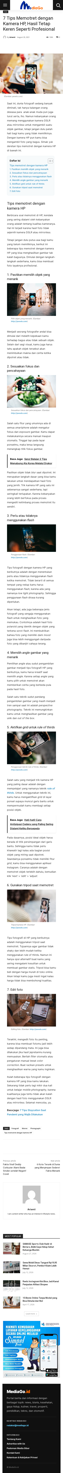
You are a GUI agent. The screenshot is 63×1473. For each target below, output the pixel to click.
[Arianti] (5, 37)
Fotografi (15, 1128)
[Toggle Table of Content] (49, 161)
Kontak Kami (13, 1452)
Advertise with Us (16, 1443)
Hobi (5, 12)
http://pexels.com (19, 321)
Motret (24, 1128)
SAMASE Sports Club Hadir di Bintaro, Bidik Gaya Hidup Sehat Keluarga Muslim (38, 1247)
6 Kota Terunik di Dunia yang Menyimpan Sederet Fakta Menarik (47, 1167)
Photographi (35, 1128)
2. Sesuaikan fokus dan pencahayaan (28, 173)
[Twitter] (23, 46)
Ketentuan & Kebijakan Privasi (22, 1457)
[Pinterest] (30, 46)
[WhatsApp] (37, 46)
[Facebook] (16, 46)
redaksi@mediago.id (18, 1425)
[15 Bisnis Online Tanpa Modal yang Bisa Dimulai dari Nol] (11, 1302)
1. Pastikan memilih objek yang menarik (29, 169)
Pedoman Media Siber (18, 1448)
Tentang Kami (14, 1439)
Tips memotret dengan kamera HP (29, 165)
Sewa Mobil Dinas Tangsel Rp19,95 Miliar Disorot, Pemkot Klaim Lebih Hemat (40, 1265)
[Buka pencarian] (58, 5)
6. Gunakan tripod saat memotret (26, 187)
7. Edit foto (15, 191)
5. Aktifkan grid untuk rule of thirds (27, 184)
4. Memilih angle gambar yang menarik (29, 180)
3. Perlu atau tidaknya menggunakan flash (31, 176)
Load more (30, 1313)
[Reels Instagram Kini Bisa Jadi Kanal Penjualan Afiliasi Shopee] (11, 1286)
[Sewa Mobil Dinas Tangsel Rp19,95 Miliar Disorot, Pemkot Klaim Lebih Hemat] (11, 1267)
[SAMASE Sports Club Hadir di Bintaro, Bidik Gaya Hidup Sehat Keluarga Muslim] (11, 1248)
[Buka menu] (5, 5)
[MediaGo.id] (31, 5)
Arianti (12, 37)
